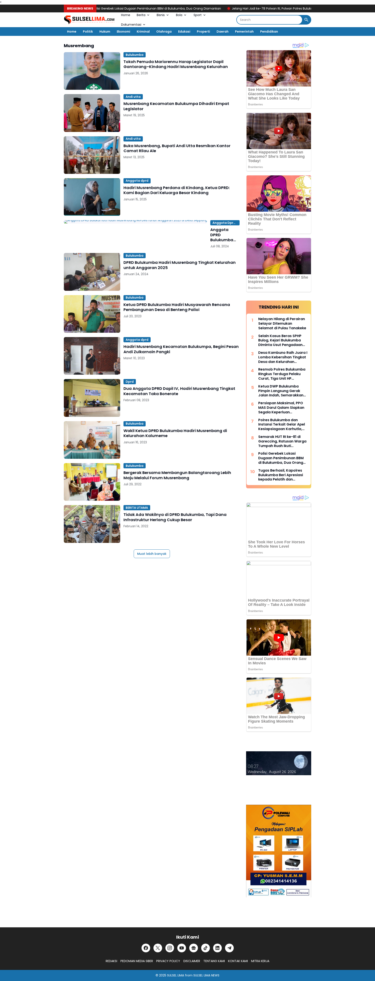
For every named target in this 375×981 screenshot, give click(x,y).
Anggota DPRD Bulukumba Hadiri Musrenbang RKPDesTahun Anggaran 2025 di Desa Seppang (224, 234)
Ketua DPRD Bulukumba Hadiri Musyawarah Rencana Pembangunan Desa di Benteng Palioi (176, 307)
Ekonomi (123, 31)
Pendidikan (269, 31)
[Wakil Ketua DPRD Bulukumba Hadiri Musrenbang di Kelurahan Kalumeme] (92, 440)
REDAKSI (111, 961)
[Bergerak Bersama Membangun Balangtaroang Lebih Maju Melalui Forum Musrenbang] (92, 482)
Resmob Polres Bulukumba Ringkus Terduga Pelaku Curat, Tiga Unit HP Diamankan (281, 374)
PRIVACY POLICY (168, 961)
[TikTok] (205, 948)
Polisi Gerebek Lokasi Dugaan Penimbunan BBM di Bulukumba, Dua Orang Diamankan (137, 8)
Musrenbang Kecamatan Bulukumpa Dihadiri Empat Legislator (176, 106)
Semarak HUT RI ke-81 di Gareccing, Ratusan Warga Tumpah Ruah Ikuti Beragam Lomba (282, 441)
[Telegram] (229, 948)
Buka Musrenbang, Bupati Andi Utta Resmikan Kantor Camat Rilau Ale (176, 148)
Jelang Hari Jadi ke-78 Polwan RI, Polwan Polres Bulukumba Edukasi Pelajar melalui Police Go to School (288, 8)
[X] (157, 948)
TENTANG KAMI (214, 961)
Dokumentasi (131, 24)
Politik (88, 31)
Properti (203, 31)
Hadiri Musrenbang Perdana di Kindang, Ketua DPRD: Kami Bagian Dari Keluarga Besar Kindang (176, 190)
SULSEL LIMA (175, 975)
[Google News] (193, 948)
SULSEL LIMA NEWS (206, 975)
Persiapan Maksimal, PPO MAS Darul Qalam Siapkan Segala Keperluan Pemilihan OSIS (281, 407)
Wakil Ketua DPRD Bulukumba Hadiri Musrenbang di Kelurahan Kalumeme (175, 433)
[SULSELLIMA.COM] (89, 20)
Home (125, 15)
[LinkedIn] (217, 948)
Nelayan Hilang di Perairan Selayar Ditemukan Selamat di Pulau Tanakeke (282, 323)
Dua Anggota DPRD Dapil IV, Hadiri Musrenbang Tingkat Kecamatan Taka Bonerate (179, 391)
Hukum (104, 31)
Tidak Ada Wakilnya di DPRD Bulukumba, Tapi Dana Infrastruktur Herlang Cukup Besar (175, 517)
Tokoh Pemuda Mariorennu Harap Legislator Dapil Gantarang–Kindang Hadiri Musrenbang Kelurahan (175, 64)
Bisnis (161, 15)
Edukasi (184, 31)
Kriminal (143, 31)
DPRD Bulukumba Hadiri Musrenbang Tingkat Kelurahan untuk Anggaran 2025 (179, 265)
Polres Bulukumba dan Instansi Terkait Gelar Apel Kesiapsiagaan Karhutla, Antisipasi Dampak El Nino (281, 424)
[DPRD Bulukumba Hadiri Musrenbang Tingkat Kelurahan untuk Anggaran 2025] (92, 272)
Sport (198, 15)
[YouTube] (181, 948)
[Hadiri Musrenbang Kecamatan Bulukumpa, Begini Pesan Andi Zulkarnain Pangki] (92, 356)
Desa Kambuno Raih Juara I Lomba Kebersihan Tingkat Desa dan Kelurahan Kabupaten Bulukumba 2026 (282, 357)
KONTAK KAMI (238, 961)
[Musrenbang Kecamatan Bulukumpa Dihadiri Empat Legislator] (92, 113)
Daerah (223, 31)
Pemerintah (244, 31)
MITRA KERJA (260, 961)
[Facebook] (145, 948)
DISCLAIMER (191, 961)
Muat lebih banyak (151, 554)
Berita (141, 15)
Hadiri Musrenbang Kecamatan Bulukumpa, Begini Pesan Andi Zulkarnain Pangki (181, 349)
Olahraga (164, 31)
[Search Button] (306, 19)
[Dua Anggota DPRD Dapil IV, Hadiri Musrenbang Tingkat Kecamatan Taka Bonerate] (92, 398)
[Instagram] (169, 948)
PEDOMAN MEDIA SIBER (136, 961)
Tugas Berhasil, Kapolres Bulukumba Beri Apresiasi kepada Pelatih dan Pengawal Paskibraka (280, 475)
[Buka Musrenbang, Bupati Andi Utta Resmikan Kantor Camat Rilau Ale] (92, 155)
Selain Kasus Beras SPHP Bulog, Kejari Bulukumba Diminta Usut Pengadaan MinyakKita (280, 340)
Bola (179, 15)
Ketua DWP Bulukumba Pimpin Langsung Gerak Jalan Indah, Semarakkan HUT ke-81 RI (280, 391)
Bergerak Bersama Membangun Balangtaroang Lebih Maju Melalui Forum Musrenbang (177, 475)
